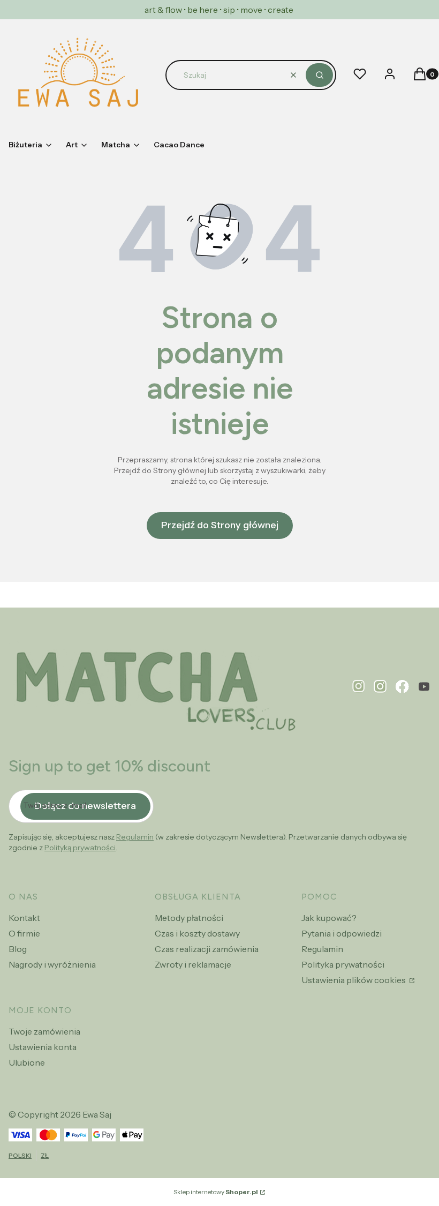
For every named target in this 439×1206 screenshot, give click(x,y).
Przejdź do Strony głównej (219, 525)
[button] (319, 75)
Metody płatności (189, 917)
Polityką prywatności (80, 847)
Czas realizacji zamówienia (207, 948)
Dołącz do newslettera (85, 806)
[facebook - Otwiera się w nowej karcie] (402, 686)
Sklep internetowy (215, 1192)
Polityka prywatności (342, 964)
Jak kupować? (329, 917)
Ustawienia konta (43, 1047)
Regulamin (135, 837)
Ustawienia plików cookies (354, 980)
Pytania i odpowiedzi (341, 933)
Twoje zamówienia (44, 1031)
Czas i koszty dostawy (197, 933)
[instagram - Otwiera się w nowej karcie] (380, 686)
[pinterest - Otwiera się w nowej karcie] (358, 686)
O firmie (24, 933)
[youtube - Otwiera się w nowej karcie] (424, 686)
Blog (18, 948)
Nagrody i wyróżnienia (52, 964)
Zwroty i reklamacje (193, 964)
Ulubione (27, 1062)
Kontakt (24, 917)
